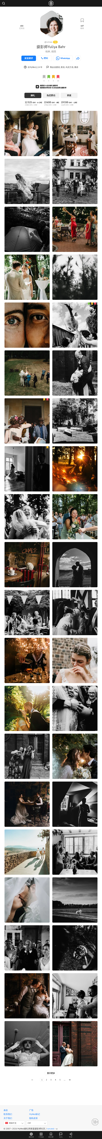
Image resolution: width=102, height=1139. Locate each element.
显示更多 (51, 1073)
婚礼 (33, 95)
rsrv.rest (50, 1128)
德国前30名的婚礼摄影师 (49, 85)
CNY (29, 1123)
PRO (55, 42)
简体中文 (12, 1123)
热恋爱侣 (51, 95)
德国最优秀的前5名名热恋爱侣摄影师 (53, 88)
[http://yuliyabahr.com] (78, 58)
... (64, 1080)
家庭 (69, 95)
